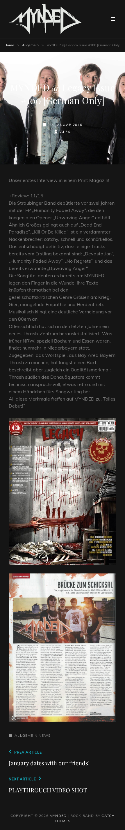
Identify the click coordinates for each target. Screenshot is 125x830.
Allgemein (30, 45)
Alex (65, 131)
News (45, 735)
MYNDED (58, 815)
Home (9, 45)
